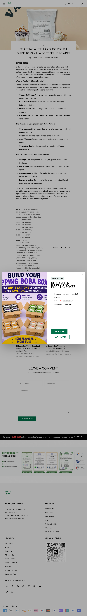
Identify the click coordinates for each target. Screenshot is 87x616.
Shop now (59, 331)
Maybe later (60, 337)
